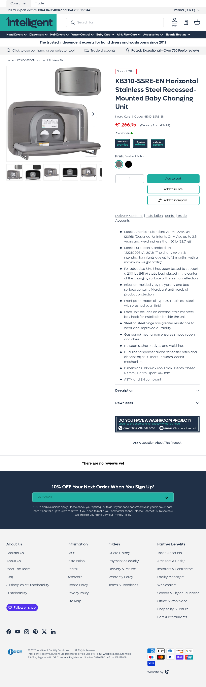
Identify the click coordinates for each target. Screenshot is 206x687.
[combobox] (115, 22)
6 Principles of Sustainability (27, 585)
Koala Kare (122, 117)
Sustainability (16, 593)
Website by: (158, 672)
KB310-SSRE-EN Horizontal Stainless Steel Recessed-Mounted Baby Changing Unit (41, 60)
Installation (76, 561)
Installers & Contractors (175, 569)
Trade (39, 3)
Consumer (18, 3)
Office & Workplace (172, 601)
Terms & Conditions (123, 585)
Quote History (119, 553)
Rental (72, 569)
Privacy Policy (78, 593)
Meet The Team (18, 569)
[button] (197, 22)
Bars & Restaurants (172, 617)
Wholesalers (166, 585)
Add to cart (173, 179)
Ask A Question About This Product (157, 443)
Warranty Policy (121, 577)
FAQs (71, 553)
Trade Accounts (169, 553)
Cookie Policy (78, 585)
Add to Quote (173, 189)
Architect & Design (171, 561)
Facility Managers (170, 577)
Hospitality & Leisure (172, 609)
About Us (13, 561)
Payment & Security (124, 561)
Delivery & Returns (123, 569)
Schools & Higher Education (178, 593)
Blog (9, 577)
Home (9, 60)
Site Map (74, 601)
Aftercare (75, 577)
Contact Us (15, 553)
